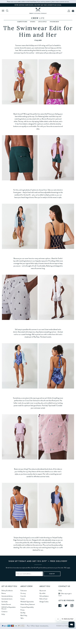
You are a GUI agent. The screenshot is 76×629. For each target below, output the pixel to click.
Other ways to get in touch (65, 594)
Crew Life (23, 596)
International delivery (7, 596)
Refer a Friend (43, 599)
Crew (38, 18)
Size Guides (4, 602)
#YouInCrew (54, 22)
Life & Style (42, 22)
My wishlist (42, 593)
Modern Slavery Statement (27, 604)
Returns (3, 593)
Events (32, 22)
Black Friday (23, 615)
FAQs (3, 614)
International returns (6, 599)
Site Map (22, 613)
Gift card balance (44, 596)
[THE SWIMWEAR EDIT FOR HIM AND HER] (38, 11)
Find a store (23, 591)
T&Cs (22, 618)
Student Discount (6, 604)
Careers (22, 599)
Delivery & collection (7, 591)
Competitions (22, 22)
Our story (23, 593)
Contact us (4, 612)
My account (42, 591)
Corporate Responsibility (27, 607)
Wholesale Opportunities (27, 602)
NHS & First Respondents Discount (8, 608)
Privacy (22, 610)
